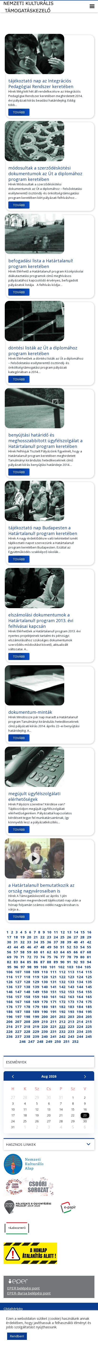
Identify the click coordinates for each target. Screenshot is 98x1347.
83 (16, 961)
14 (76, 932)
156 (9, 996)
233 (71, 1031)
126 (9, 981)
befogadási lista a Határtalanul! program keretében (40, 263)
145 (88, 986)
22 (42, 937)
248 (40, 1041)
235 (88, 1031)
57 (16, 952)
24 (56, 937)
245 (88, 1036)
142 (62, 986)
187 (18, 1011)
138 (27, 986)
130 (44, 981)
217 (18, 1026)
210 (44, 1021)
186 (9, 1011)
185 (88, 1006)
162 (62, 996)
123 (71, 976)
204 (80, 1016)
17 (9, 937)
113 (71, 971)
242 (62, 1036)
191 (53, 1011)
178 (27, 1006)
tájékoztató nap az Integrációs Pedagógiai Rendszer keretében (40, 83)
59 (29, 952)
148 (27, 991)
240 (44, 1036)
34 (36, 942)
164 (80, 996)
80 (82, 956)
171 (53, 1001)
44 (16, 947)
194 (80, 1011)
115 (88, 971)
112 (62, 971)
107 (18, 971)
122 (62, 976)
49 (49, 947)
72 (29, 956)
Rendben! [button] (17, 1336)
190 (44, 1011)
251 (66, 1041)
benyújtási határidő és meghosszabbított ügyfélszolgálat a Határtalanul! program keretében (45, 440)
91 (69, 961)
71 (22, 956)
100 (43, 966)
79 (76, 956)
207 (18, 1021)
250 (57, 1041)
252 (75, 1041)
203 (71, 1016)
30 (9, 942)
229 (36, 1031)
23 (49, 937)
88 (49, 961)
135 (88, 981)
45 (22, 947)
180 (44, 1006)
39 (69, 942)
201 (53, 1016)
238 (27, 1036)
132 (62, 981)
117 (18, 976)
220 (44, 1026)
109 (36, 971)
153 (71, 991)
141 (53, 986)
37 (56, 942)
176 (9, 1006)
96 (16, 966)
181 (53, 1006)
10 (49, 932)
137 (18, 986)
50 (56, 947)
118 (27, 976)
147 (18, 991)
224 (80, 1026)
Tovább (19, 112)
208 (27, 1021)
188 (27, 1011)
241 (53, 1036)
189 (36, 1011)
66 (76, 952)
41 (82, 942)
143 (71, 986)
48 (42, 947)
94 (89, 961)
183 (71, 1006)
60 (36, 952)
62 (49, 952)
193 (71, 1011)
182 (62, 1006)
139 (36, 986)
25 (62, 937)
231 (53, 1031)
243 (71, 1036)
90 (62, 961)
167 (18, 1001)
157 (18, 996)
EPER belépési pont (23, 1288)
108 (27, 971)
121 (53, 976)
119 (36, 976)
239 (36, 1036)
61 (42, 952)
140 (44, 986)
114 (80, 971)
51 (62, 947)
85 (29, 961)
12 (62, 932)
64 (62, 952)
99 (36, 966)
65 (69, 952)
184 (80, 1006)
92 (76, 961)
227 (18, 1031)
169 (36, 1001)
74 (42, 956)
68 (89, 952)
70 (16, 956)
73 (36, 956)
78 (69, 956)
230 (44, 1031)
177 (18, 1006)
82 (9, 961)
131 (53, 981)
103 (70, 966)
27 (76, 937)
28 (82, 937)
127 (18, 981)
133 (71, 981)
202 (62, 1016)
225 (88, 1026)
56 (9, 952)
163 (71, 996)
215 (88, 1021)
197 (18, 1016)
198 (27, 1016)
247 (31, 1041)
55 (89, 947)
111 (53, 971)
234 (80, 1031)
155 (88, 991)
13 (69, 932)
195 (88, 1011)
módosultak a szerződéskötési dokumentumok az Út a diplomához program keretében (45, 173)
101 (52, 966)
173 (71, 1001)
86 (36, 961)
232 (62, 1031)
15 (82, 932)
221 (53, 1026)
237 (18, 1036)
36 (49, 942)
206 (9, 1021)
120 (44, 976)
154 (80, 991)
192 (62, 1011)
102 (61, 966)
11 (56, 932)
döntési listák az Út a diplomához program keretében (42, 350)
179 (36, 1006)
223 (71, 1026)
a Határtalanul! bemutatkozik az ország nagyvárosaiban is (41, 888)
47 (36, 947)
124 (80, 976)
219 (36, 1026)
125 (88, 976)
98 (29, 966)
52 (69, 947)
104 (79, 966)
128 (27, 981)
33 (29, 942)
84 (22, 961)
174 (80, 1001)
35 (42, 942)
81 (89, 956)
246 (22, 1041)
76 (56, 956)
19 (22, 937)
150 (44, 991)
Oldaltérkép (13, 1308)
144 (80, 986)
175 (88, 1001)
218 (27, 1026)
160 (44, 996)
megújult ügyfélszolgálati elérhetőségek (34, 796)
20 (29, 937)
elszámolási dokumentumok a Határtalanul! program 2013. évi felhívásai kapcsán (40, 620)
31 (16, 942)
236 (9, 1036)
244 (80, 1036)
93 (82, 961)
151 (53, 991)
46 (29, 947)
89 (56, 961)
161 (53, 996)
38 (62, 942)
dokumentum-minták (30, 712)
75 (49, 956)
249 (49, 1041)
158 (27, 996)
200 (44, 1016)
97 (22, 966)
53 (76, 947)
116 (9, 976)
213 (71, 1021)
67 (82, 952)
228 (27, 1031)
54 (82, 947)
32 (22, 942)
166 (9, 1001)
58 (22, 952)
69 (9, 956)
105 (87, 966)
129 (36, 981)
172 (62, 1001)
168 (27, 1001)
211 (53, 1021)
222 (62, 1026)
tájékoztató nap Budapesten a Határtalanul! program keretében (42, 530)
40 (76, 942)
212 (62, 1021)
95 (9, 966)
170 (44, 1001)
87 (42, 961)
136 (9, 986)
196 (9, 1016)
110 (44, 971)
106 (9, 971)
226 (9, 1031)
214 (80, 1021)
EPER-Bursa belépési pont (29, 1293)
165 (88, 996)
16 (89, 932)
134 (80, 981)
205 (88, 1016)
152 (62, 991)
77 (62, 956)
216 (9, 1026)
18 (16, 937)
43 (9, 947)
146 (9, 991)
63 (56, 952)
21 (36, 937)
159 (36, 996)
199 (36, 1016)
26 (69, 937)
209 (36, 1021)
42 (89, 942)
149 (36, 991)
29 (89, 937)
